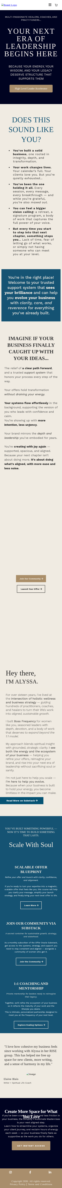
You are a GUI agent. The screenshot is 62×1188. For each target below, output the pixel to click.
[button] (50, 5)
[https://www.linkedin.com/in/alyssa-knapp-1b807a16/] (51, 1172)
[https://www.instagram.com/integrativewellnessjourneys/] (11, 1172)
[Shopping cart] (56, 5)
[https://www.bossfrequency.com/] (9, 4)
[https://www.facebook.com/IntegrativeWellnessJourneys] (31, 1172)
